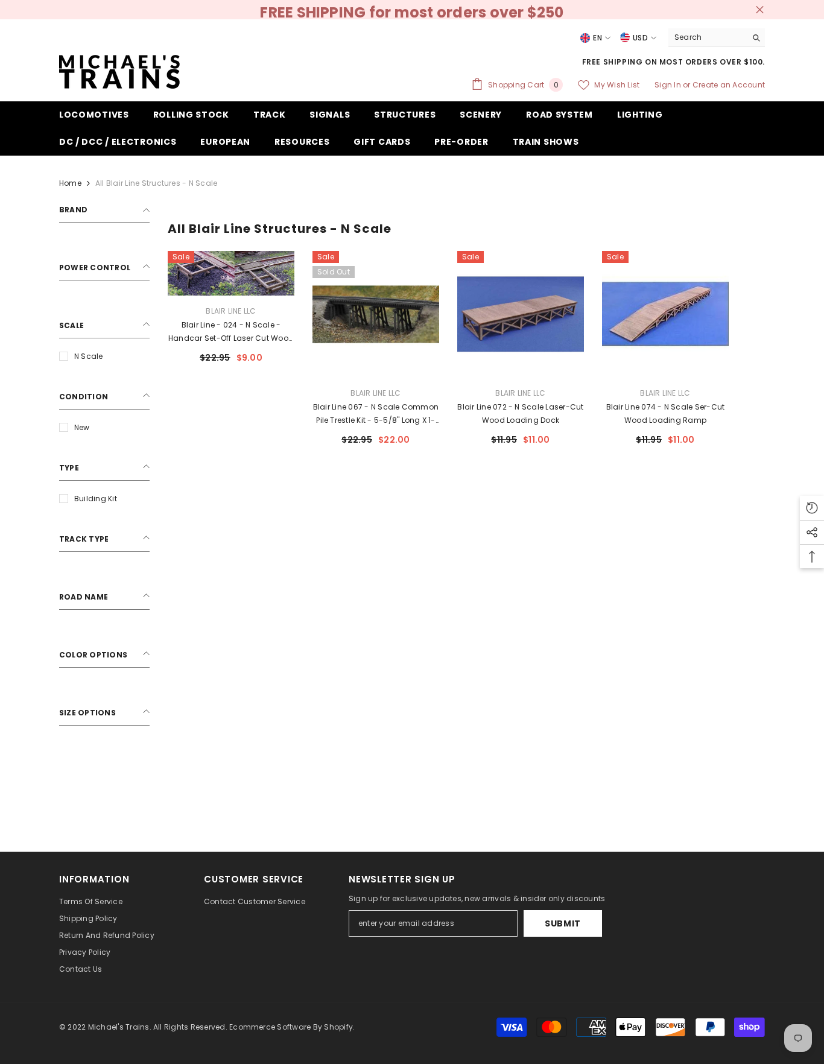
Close (760, 10)
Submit (563, 923)
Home (70, 183)
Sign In (668, 85)
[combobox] (707, 37)
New (82, 427)
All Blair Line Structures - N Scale (156, 183)
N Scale (88, 356)
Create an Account (728, 85)
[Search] (716, 37)
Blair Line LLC (231, 311)
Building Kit (95, 498)
